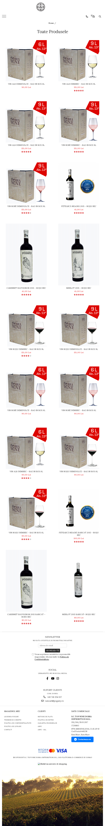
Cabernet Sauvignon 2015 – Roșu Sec (26, 288)
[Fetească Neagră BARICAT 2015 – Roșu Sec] (78, 509)
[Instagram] (57, 678)
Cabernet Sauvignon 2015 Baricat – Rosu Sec (26, 615)
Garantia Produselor (47, 723)
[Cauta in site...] (100, 16)
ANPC (40, 726)
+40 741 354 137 (54, 697)
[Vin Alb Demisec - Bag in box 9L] (78, 60)
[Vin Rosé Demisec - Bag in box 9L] (78, 121)
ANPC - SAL (42, 730)
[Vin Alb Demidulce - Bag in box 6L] (26, 60)
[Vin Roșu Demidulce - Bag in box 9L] (78, 326)
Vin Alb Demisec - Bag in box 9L (78, 84)
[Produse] (4, 17)
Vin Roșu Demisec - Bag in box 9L (26, 349)
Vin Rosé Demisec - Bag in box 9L (79, 145)
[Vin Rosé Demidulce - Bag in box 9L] (26, 183)
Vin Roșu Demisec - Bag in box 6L (26, 532)
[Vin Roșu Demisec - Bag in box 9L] (26, 326)
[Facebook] (47, 678)
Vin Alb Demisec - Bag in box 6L (26, 471)
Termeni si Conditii (12, 720)
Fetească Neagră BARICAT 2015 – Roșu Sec (79, 533)
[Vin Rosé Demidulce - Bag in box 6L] (26, 387)
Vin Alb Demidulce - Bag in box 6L (26, 84)
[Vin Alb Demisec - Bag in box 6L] (26, 448)
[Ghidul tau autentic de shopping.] (52, 764)
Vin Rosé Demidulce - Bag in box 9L (26, 206)
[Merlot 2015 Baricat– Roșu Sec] (78, 580)
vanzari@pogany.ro (54, 701)
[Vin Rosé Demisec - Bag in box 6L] (78, 387)
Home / (52, 23)
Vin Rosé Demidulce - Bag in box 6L (26, 410)
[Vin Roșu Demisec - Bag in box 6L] (26, 509)
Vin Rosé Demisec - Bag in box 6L (79, 410)
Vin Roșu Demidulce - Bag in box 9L (79, 349)
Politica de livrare (12, 726)
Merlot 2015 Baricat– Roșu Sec (78, 614)
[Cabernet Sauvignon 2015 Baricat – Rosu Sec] (26, 581)
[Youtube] (52, 678)
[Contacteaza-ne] (87, 16)
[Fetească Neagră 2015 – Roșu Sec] (78, 183)
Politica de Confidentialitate (17, 723)
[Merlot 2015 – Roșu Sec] (78, 254)
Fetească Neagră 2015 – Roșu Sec (78, 206)
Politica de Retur (46, 720)
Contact (8, 730)
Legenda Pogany (11, 717)
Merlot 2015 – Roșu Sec (78, 288)
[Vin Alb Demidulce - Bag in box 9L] (26, 121)
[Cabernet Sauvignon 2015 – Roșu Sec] (26, 254)
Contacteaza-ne (84, 739)
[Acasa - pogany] (52, 7)
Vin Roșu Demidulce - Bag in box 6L (79, 471)
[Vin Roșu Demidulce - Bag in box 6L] (78, 448)
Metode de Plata (45, 717)
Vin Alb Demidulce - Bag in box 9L (26, 145)
